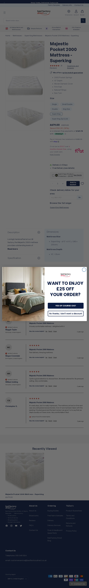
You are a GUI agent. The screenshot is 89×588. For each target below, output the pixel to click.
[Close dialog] (84, 270)
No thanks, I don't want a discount (65, 313)
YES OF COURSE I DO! (65, 305)
